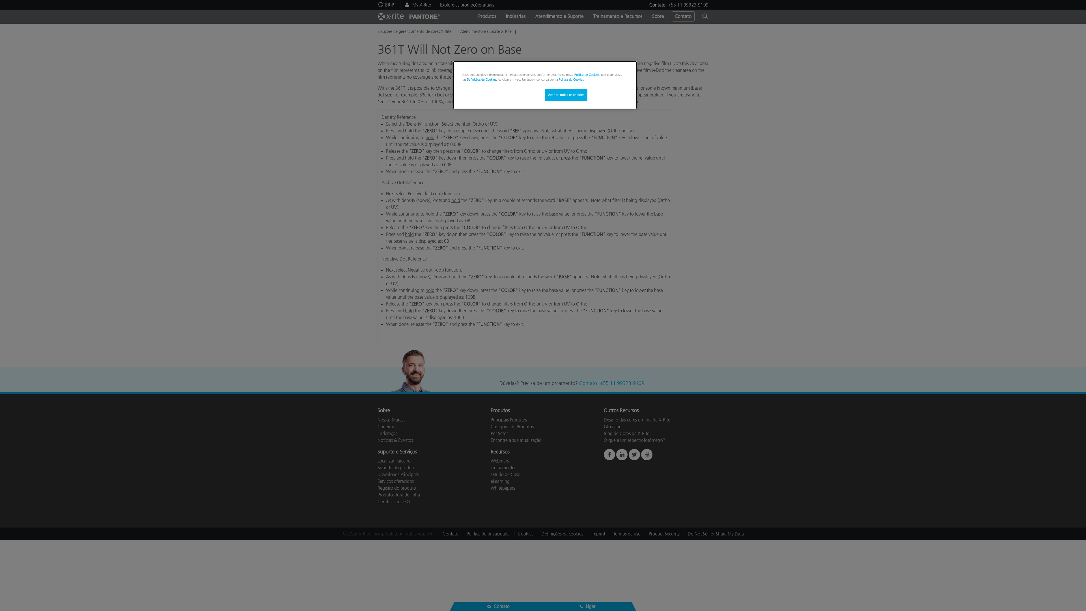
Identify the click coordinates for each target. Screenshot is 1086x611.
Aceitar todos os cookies (566, 95)
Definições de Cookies (481, 79)
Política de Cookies (586, 75)
